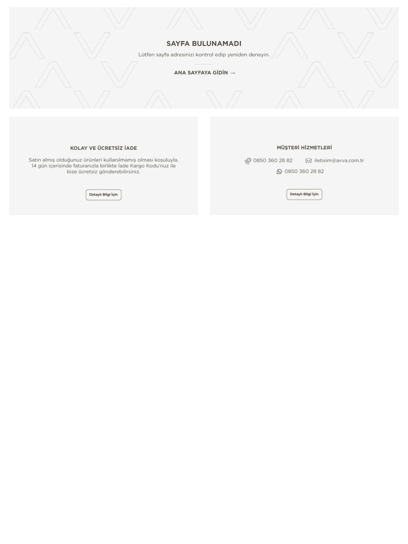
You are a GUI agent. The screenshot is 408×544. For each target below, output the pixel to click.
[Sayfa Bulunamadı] (204, 58)
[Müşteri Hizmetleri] (304, 166)
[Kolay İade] (103, 166)
